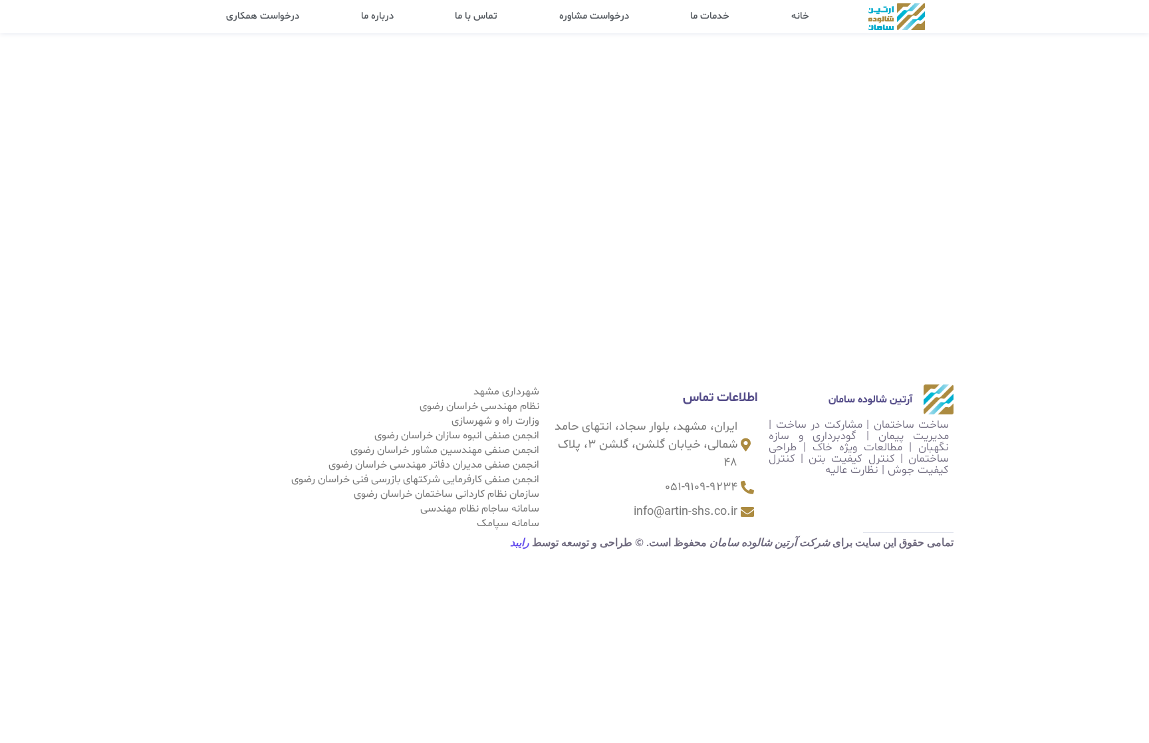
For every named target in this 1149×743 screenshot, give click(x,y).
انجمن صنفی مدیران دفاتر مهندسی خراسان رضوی (433, 465)
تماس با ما (476, 16)
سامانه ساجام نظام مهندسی (479, 509)
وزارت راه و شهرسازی (495, 421)
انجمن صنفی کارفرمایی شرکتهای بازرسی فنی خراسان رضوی (415, 479)
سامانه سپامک (508, 523)
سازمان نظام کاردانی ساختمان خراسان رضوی (446, 494)
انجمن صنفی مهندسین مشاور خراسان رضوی (444, 450)
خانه (800, 16)
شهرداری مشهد (506, 391)
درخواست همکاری (262, 16)
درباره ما (377, 16)
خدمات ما (709, 16)
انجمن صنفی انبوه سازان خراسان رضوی (456, 435)
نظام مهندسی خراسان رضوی (479, 406)
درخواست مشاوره (594, 16)
